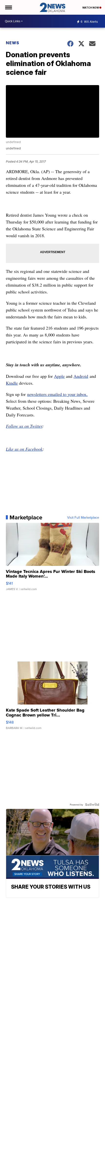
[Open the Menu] (8, 7)
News (12, 42)
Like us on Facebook (24, 449)
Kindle (12, 383)
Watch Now (90, 7)
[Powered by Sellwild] (92, 804)
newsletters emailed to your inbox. (57, 394)
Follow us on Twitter (24, 426)
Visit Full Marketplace (83, 517)
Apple (59, 376)
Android (81, 376)
